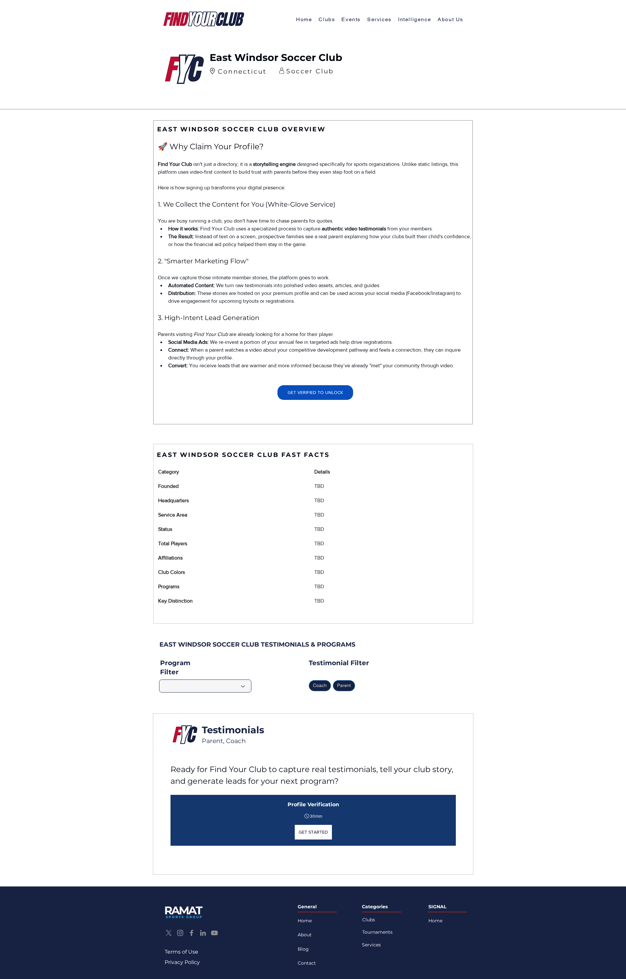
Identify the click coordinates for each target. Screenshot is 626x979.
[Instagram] (180, 933)
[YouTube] (214, 933)
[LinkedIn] (203, 933)
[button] (450, 20)
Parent (344, 685)
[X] (169, 933)
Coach (320, 685)
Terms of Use (181, 952)
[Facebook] (191, 933)
